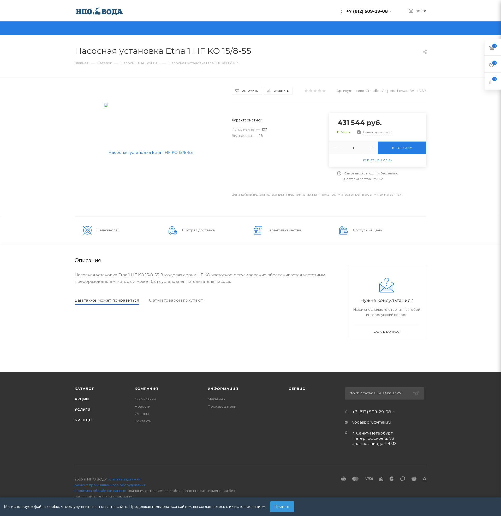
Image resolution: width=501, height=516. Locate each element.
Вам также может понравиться (107, 300)
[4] (319, 90)
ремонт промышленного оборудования (110, 485)
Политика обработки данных (100, 491)
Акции (82, 399)
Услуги (83, 409)
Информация (223, 388)
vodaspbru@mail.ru (371, 422)
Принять (282, 506)
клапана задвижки (124, 479)
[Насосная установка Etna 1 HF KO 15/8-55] (148, 151)
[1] (306, 90)
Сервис (297, 388)
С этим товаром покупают (176, 300)
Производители (222, 406)
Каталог (84, 388)
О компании (145, 399)
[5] (323, 90)
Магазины (216, 399)
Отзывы (142, 414)
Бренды (84, 420)
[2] (310, 90)
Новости (142, 406)
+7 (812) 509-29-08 (367, 11)
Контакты (143, 421)
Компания (146, 388)
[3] (315, 90)
